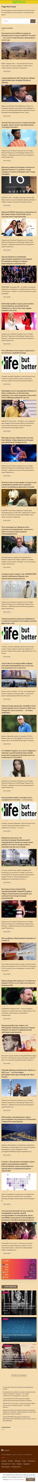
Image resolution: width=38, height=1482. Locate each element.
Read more (7, 71)
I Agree (30, 1479)
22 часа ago (5, 463)
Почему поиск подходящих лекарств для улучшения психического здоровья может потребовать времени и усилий (18, 484)
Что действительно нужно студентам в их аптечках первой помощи (17, 352)
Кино (13, 1464)
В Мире (5, 1319)
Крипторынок (5, 1467)
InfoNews (19, 1)
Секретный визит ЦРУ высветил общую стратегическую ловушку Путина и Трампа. (18, 80)
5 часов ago (6, 148)
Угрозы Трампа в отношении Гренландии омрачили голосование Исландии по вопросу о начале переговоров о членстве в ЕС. (16, 260)
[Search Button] (33, 21)
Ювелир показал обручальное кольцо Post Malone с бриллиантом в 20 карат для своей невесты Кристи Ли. (17, 440)
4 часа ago (5, 103)
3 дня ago (7, 1313)
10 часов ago (6, 237)
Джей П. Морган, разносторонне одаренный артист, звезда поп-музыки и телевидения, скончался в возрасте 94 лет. (19, 1307)
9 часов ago (6, 195)
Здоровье (26, 1464)
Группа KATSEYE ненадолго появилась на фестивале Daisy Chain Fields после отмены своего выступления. (18, 214)
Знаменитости (6, 1464)
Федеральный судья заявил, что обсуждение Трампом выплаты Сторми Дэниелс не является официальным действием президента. (18, 1028)
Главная (4, 1461)
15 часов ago (6, 284)
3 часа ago (5, 61)
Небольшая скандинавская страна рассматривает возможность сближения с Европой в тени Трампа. (18, 1119)
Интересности (16, 1467)
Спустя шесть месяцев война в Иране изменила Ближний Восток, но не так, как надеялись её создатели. (17, 665)
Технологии (31, 1461)
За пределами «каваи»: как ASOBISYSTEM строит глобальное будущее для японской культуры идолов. (18, 576)
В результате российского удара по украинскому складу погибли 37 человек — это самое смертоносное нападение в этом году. (18, 36)
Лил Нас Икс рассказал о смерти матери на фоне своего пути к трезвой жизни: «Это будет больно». (18, 125)
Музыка (5, 1292)
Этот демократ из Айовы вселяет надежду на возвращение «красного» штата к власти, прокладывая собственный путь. (17, 530)
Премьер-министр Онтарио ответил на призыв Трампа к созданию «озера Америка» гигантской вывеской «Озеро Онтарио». (18, 170)
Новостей (28, 1454)
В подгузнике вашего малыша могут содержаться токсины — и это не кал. (17, 798)
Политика (6, 1345)
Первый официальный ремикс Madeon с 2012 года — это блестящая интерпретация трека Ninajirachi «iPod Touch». (18, 1073)
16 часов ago (6, 331)
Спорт (24, 1461)
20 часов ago (6, 374)
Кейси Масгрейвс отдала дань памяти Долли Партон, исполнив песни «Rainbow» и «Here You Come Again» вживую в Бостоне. (17, 307)
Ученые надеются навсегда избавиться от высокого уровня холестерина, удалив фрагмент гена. (18, 621)
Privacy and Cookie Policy (16, 1479)
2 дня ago (5, 820)
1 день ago (5, 508)
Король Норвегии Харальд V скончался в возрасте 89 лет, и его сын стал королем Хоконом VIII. (18, 983)
